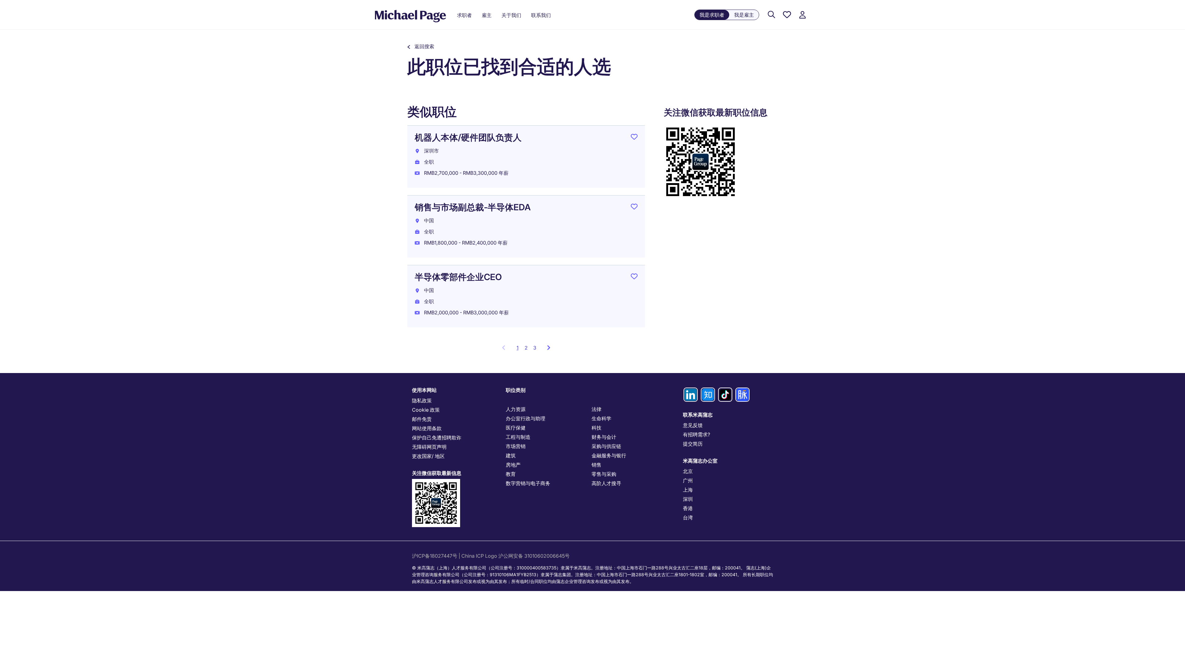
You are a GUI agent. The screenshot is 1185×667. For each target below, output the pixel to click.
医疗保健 (516, 428)
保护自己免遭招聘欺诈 (436, 437)
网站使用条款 (427, 428)
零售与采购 (604, 474)
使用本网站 (424, 390)
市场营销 (516, 446)
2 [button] (526, 348)
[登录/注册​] (802, 15)
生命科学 (601, 418)
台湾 (688, 517)
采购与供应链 (606, 446)
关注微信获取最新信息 (436, 473)
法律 (596, 409)
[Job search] (771, 15)
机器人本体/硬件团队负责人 (468, 137)
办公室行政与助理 (525, 418)
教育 (511, 474)
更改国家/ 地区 (428, 456)
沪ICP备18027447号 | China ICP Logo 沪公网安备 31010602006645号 (491, 556)
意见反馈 (693, 425)
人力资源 (516, 409)
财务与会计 (604, 437)
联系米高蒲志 (698, 415)
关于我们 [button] (511, 15)
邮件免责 (422, 419)
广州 (688, 480)
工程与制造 (518, 437)
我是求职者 (712, 15)
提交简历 (693, 444)
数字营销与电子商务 (528, 483)
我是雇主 (744, 15)
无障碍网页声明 (429, 447)
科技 (596, 428)
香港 (688, 508)
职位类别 (516, 390)
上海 (688, 490)
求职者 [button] (464, 15)
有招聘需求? (696, 434)
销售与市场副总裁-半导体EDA (473, 207)
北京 (688, 471)
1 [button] (519, 349)
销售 (596, 465)
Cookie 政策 (426, 410)
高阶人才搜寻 (606, 483)
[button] (420, 46)
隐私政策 (422, 400)
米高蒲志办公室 (700, 461)
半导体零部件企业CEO (458, 277)
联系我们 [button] (541, 15)
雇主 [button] (487, 15)
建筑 (511, 455)
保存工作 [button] (634, 138)
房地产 (513, 465)
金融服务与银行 (609, 455)
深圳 (688, 499)
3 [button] (534, 348)
